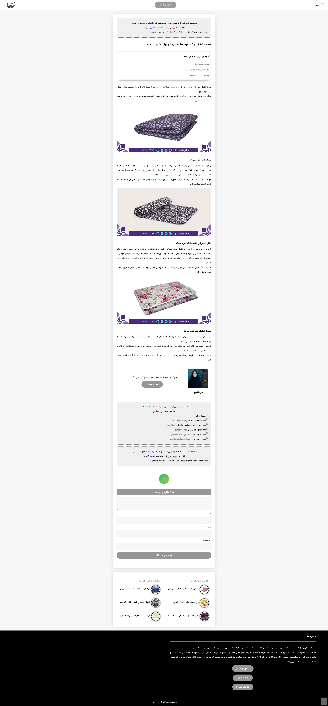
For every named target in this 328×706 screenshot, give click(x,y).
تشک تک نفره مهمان (201, 64)
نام (209, 513)
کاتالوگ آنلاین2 (242, 687)
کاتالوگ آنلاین (243, 677)
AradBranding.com (169, 702)
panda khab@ (181, 430)
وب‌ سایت (207, 540)
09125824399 (178, 420)
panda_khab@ (177, 434)
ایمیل (208, 527)
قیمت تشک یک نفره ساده (199, 75)
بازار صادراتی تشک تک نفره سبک (197, 69)
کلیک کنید (171, 425)
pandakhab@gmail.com (180, 439)
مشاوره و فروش (165, 4)
